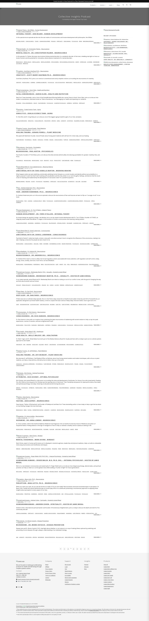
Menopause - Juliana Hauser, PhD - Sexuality (116, 54)
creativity (46, 160)
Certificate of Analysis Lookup (72, 584)
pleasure (51, 429)
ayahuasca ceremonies (29, 364)
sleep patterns (66, 304)
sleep (57, 264)
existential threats (76, 471)
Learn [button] (111, 5)
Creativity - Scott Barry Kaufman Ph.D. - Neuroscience (41, 75)
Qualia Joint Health (108, 575)
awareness (38, 223)
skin (24, 344)
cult (96, 513)
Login (66, 567)
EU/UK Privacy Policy (50, 573)
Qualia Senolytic (39, 120)
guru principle (77, 513)
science (52, 285)
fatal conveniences (27, 103)
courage (30, 201)
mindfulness (69, 82)
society (33, 181)
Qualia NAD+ (107, 573)
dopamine (46, 243)
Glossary (86, 567)
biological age (60, 537)
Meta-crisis (19, 471)
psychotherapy (88, 364)
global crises (93, 471)
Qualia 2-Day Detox (109, 580)
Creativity (18, 82)
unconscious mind (85, 243)
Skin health (19, 344)
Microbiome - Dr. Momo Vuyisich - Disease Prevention (40, 525)
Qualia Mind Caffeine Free (110, 569)
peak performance (94, 264)
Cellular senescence (21, 120)
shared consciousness (50, 513)
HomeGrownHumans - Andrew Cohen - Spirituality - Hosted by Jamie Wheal (50, 504)
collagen (41, 344)
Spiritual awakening (21, 513)
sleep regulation (44, 304)
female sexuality (26, 285)
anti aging (83, 410)
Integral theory (20, 41)
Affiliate (47, 567)
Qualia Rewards (69, 580)
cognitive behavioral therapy (75, 201)
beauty (47, 344)
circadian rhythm (24, 304)
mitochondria (55, 62)
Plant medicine (20, 139)
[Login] (127, 5)
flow (41, 160)
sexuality (18, 285)
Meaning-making (20, 181)
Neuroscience (20, 201)
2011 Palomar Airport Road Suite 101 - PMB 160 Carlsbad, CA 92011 (23, 575)
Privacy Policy (48, 571)
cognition (53, 410)
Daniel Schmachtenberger (25, 31)
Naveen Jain (21, 522)
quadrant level (77, 223)
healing (51, 139)
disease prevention (50, 537)
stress (93, 201)
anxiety (77, 62)
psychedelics (28, 139)
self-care (78, 181)
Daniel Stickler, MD (23, 50)
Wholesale (48, 580)
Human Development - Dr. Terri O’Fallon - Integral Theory (43, 214)
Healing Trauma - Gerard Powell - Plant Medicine (38, 132)
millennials (46, 181)
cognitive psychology (60, 103)
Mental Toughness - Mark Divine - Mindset (35, 440)
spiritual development (87, 139)
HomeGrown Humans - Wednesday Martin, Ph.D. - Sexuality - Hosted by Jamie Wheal (53, 276)
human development (45, 41)
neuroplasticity (69, 364)
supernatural (94, 243)
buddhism (34, 325)
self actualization (60, 82)
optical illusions (69, 494)
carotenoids (52, 344)
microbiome (96, 62)
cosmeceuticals (79, 344)
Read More (97, 42)
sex (48, 285)
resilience (18, 103)
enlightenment (61, 513)
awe (62, 494)
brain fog (25, 63)
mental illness (36, 62)
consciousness (30, 41)
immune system (83, 304)
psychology (75, 41)
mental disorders (46, 62)
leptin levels (90, 304)
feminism (62, 285)
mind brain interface (88, 41)
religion (53, 41)
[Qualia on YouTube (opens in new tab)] (21, 587)
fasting (30, 410)
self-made (83, 181)
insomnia (52, 304)
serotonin (58, 429)
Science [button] (102, 5)
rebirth (83, 513)
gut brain (89, 62)
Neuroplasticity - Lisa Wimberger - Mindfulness (116, 48)
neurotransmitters (37, 429)
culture (57, 285)
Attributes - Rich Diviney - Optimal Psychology (37, 377)
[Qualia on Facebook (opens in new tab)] (16, 587)
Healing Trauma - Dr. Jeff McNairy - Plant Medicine (39, 355)
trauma (35, 139)
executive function (50, 264)
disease (83, 537)
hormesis (69, 103)
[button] (123, 5)
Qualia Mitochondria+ (109, 584)
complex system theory (54, 494)
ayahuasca (40, 139)
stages (37, 41)
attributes (32, 387)
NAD (17, 537)
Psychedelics (19, 160)
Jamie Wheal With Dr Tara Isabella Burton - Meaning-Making (43, 171)
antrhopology (69, 285)
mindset (18, 387)
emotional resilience (81, 448)
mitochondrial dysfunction (67, 62)
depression (83, 62)
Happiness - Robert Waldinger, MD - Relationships (116, 42)
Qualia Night (107, 588)
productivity (57, 160)
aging (58, 120)
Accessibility (68, 575)
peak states (27, 325)
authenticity (71, 181)
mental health (28, 62)
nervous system (78, 325)
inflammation (74, 304)
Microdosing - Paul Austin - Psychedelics (34, 151)
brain (80, 41)
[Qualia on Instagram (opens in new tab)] (19, 587)
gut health (19, 63)
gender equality (78, 285)
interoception (90, 513)
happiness (48, 325)
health (35, 103)
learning (32, 82)
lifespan (53, 120)
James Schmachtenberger (24, 130)
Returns (67, 582)
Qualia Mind (107, 567)
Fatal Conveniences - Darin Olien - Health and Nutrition (42, 94)
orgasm (44, 285)
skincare (28, 344)
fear (25, 201)
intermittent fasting (38, 410)
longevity (63, 120)
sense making (67, 41)
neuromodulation (83, 264)
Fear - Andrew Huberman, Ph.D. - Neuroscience (37, 192)
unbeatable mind (25, 448)
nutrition (75, 103)
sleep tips (58, 304)
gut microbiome (61, 344)
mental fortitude (35, 448)
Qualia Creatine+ (108, 582)
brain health (97, 82)
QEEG (68, 264)
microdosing (27, 160)
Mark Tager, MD (22, 333)
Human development (21, 223)
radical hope (85, 471)
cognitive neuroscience (60, 201)
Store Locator (68, 573)
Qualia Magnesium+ (109, 586)
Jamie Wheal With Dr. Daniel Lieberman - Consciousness (41, 235)
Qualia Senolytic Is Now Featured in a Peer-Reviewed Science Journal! (73, 1)
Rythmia (46, 139)
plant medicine (42, 103)
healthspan (47, 120)
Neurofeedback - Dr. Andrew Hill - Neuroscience (38, 255)
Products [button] (93, 5)
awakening (31, 223)
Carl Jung (36, 243)
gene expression (69, 537)
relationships (52, 223)
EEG (65, 264)
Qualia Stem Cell (108, 577)
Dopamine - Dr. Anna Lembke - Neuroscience (35, 420)
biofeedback (36, 264)
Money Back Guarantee (71, 577)
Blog (85, 569)
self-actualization (62, 181)
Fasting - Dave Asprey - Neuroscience (32, 401)
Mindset (18, 448)
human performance (52, 387)
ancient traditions (67, 243)
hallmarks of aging (79, 120)
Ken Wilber (69, 223)
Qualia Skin (35, 344)
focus (51, 160)
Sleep (17, 304)
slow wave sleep (34, 304)
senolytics (31, 120)
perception (27, 494)
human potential (88, 325)
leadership (73, 387)
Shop (118, 5)
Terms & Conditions (50, 575)
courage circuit (37, 201)
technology (77, 160)
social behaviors (36, 285)
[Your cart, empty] (130, 5)
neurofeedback (28, 264)
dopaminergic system (55, 243)
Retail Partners (68, 571)
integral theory (61, 223)
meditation (65, 448)
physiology (87, 201)
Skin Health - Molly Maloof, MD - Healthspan (37, 335)
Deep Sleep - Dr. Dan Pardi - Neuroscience (34, 295)
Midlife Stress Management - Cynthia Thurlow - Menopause (117, 64)
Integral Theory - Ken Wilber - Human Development (39, 34)
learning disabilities (41, 82)
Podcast (86, 564)
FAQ (66, 569)
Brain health (19, 62)
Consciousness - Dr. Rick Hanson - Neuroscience (38, 316)
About (46, 564)
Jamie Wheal (21, 168)
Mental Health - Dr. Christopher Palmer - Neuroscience (41, 53)
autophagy (70, 120)
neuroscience (26, 82)
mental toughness (88, 387)
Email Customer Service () (28, 579)
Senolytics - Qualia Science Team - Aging (34, 113)
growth (91, 223)
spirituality (60, 41)
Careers (47, 577)
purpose (66, 139)
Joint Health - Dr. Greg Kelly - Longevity (118, 59)
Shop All (106, 564)
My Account (68, 564)
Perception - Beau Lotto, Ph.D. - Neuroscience (36, 483)
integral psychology (64, 471)
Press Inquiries (49, 569)
